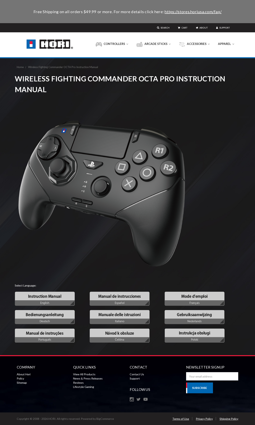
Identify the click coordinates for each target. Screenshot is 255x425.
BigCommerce (105, 418)
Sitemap (22, 382)
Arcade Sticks (156, 43)
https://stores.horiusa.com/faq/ (193, 11)
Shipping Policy (229, 418)
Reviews (78, 382)
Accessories (196, 43)
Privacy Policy (204, 418)
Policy (20, 378)
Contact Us (137, 374)
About (203, 27)
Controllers (114, 43)
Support (224, 27)
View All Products (84, 374)
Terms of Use (180, 418)
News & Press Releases (88, 378)
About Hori (23, 374)
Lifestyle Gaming (83, 386)
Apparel (224, 43)
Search (165, 27)
